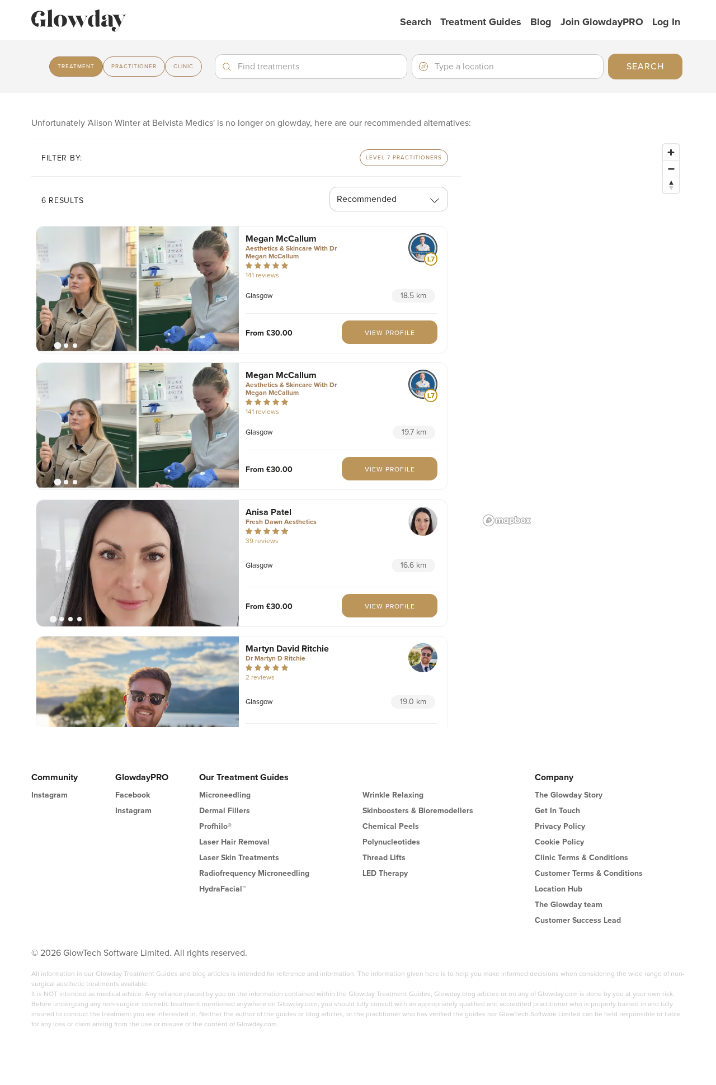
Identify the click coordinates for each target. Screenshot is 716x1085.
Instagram (49, 795)
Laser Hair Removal (234, 842)
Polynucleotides (391, 842)
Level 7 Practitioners (404, 157)
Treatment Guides (480, 22)
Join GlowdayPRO (601, 22)
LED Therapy (385, 873)
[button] (137, 290)
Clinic (183, 66)
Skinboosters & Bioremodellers (417, 810)
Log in (666, 22)
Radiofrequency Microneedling (254, 873)
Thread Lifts (384, 857)
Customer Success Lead (578, 920)
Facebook (132, 795)
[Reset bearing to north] (671, 185)
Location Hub (558, 889)
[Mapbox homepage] (506, 520)
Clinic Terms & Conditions (581, 857)
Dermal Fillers (224, 810)
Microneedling (225, 795)
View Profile (390, 333)
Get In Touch (557, 810)
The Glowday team (568, 904)
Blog (541, 22)
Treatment (76, 66)
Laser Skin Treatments (239, 857)
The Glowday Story (568, 795)
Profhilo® (215, 826)
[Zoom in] (671, 152)
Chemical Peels (390, 826)
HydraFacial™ (222, 889)
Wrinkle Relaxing (392, 795)
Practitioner (134, 66)
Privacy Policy (560, 826)
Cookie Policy (559, 842)
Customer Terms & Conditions (589, 873)
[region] (582, 334)
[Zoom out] (671, 169)
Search (415, 22)
